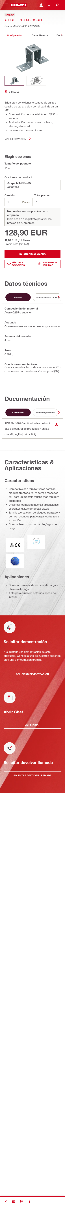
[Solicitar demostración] (14, 1201)
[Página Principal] (18, 5)
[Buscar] (57, 5)
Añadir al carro (34, 254)
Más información (15, 138)
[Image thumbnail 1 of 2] (14, 81)
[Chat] (22, 1201)
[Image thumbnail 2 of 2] (36, 81)
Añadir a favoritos (18, 264)
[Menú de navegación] (6, 5)
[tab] (14, 35)
